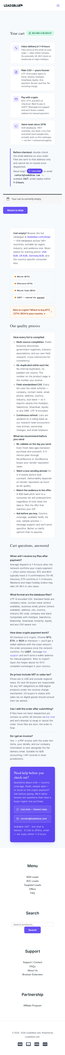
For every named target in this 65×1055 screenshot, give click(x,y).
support (41, 297)
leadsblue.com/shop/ (38, 236)
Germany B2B (36, 255)
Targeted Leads (32, 885)
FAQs (32, 966)
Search (32, 930)
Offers (32, 889)
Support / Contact (32, 962)
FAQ (32, 893)
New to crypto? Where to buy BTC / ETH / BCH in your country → (31, 311)
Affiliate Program (32, 1005)
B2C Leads (33, 881)
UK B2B (23, 255)
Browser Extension (32, 974)
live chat (50, 716)
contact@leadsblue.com (34, 818)
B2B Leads (32, 877)
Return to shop (15, 210)
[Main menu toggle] (58, 5)
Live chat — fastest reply (34, 809)
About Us (33, 970)
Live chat (36, 171)
